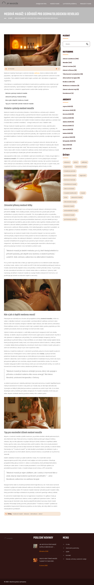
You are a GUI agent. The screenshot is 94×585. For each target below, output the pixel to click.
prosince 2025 (69, 137)
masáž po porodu (69, 171)
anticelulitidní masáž (70, 210)
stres (65, 197)
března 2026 (68, 126)
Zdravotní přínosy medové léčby (15, 97)
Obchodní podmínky (72, 548)
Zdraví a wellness (71, 59)
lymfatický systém (70, 219)
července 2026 (69, 110)
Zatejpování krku (41, 4)
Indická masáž (54, 4)
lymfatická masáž (70, 175)
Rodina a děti (69, 82)
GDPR (67, 552)
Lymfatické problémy (70, 4)
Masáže (67, 62)
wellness (84, 162)
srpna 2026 (68, 106)
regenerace (68, 167)
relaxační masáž (81, 167)
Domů (10, 18)
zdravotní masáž (76, 197)
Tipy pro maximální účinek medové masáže (19, 104)
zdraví (76, 162)
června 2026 (68, 114)
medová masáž (69, 215)
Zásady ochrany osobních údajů (76, 559)
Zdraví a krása (69, 66)
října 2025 (67, 145)
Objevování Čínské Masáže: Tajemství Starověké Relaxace (48, 560)
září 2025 (67, 149)
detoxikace (33, 514)
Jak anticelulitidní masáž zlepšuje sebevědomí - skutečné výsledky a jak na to (48, 545)
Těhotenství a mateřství (73, 74)
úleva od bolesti (69, 189)
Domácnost (68, 93)
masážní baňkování (70, 193)
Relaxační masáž (85, 4)
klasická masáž (69, 206)
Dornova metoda (69, 180)
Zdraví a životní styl (71, 89)
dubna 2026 (68, 122)
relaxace (67, 162)
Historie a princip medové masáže (16, 93)
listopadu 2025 (69, 141)
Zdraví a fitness (70, 70)
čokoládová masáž (70, 184)
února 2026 (68, 129)
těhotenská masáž (70, 202)
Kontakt (68, 555)
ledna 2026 (68, 133)
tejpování (83, 175)
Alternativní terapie (71, 78)
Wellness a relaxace (71, 85)
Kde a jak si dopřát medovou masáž (16, 100)
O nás (68, 544)
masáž (83, 193)
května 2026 (68, 118)
